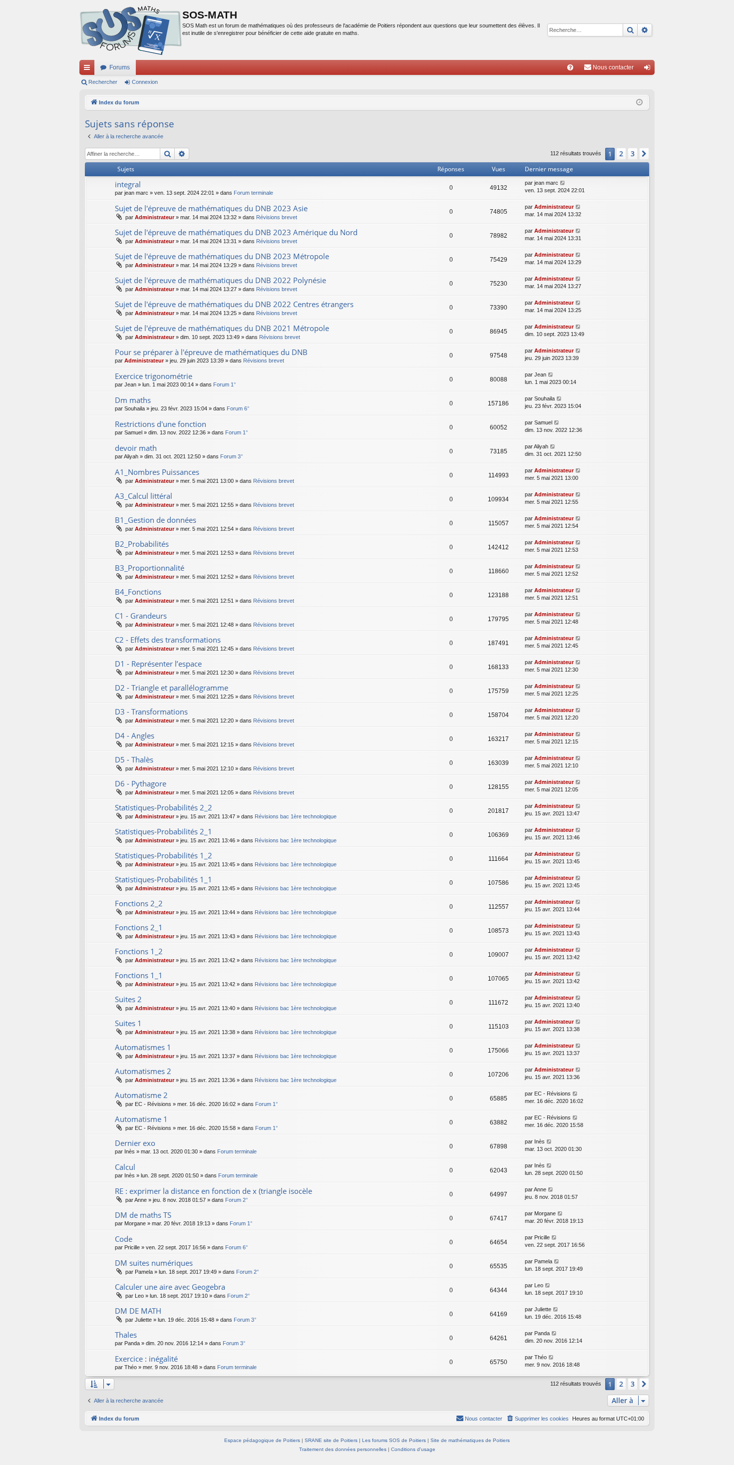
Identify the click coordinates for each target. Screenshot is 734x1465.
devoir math (136, 448)
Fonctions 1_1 (139, 975)
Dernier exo (135, 1143)
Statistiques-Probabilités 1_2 (163, 855)
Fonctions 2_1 (139, 927)
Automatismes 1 (143, 1047)
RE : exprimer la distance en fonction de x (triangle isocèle (213, 1191)
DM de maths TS (143, 1215)
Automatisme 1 (141, 1119)
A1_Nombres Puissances (157, 472)
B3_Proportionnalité (149, 568)
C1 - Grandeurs (141, 616)
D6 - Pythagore (140, 783)
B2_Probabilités (142, 544)
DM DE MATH (138, 1311)
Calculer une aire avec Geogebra (170, 1287)
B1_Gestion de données (155, 520)
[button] (644, 154)
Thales (126, 1335)
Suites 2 (128, 999)
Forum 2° (236, 1200)
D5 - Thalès (134, 759)
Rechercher (102, 82)
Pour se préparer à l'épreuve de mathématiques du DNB (211, 352)
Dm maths (133, 400)
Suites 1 (128, 1023)
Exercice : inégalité (146, 1359)
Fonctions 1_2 (139, 951)
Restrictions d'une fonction (160, 424)
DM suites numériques (154, 1263)
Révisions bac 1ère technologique (296, 816)
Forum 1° (224, 384)
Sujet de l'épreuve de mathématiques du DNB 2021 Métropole (222, 328)
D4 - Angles (134, 735)
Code (123, 1239)
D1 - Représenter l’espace (158, 664)
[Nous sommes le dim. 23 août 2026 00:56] (639, 102)
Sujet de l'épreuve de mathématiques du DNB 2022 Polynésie (220, 280)
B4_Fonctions (138, 592)
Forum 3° (231, 456)
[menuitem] (570, 67)
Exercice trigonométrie (153, 376)
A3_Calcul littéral (143, 496)
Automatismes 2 (143, 1071)
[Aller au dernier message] (563, 183)
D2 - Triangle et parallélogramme (171, 688)
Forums (119, 67)
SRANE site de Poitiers (331, 1440)
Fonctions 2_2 (139, 903)
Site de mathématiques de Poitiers (470, 1440)
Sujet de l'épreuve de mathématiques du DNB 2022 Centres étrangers (234, 304)
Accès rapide (88, 69)
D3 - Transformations (151, 712)
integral (128, 184)
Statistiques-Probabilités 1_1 (163, 879)
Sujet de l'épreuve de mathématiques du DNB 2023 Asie (211, 208)
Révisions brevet (276, 217)
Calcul (125, 1167)
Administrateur (154, 217)
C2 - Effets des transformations (168, 640)
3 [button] (633, 153)
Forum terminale (253, 193)
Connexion (145, 82)
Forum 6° (238, 408)
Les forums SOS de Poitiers (394, 1440)
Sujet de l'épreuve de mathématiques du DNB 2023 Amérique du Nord (236, 232)
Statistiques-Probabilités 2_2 (163, 807)
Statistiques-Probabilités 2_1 (163, 831)
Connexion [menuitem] (649, 69)
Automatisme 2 (141, 1095)
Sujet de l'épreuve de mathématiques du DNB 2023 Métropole (222, 256)
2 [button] (621, 153)
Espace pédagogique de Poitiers (262, 1440)
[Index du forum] (130, 30)
